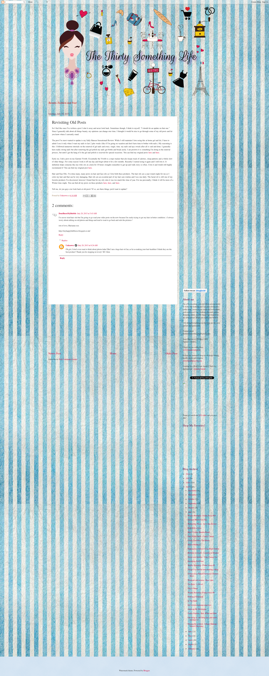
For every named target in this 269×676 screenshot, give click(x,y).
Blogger (146, 670)
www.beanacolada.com (192, 349)
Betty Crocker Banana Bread (199, 532)
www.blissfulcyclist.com (192, 360)
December (192, 490)
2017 (188, 478)
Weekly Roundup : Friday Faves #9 (201, 565)
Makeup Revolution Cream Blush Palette (203, 548)
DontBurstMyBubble (67, 213)
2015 (188, 487)
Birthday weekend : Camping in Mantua (203, 552)
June (190, 631)
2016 (188, 482)
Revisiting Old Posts (195, 561)
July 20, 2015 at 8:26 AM (88, 245)
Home (113, 353)
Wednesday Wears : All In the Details (202, 523)
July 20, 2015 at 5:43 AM (87, 213)
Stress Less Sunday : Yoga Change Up (202, 557)
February (192, 648)
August (191, 507)
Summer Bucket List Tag (197, 519)
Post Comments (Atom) (68, 359)
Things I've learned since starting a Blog (203, 569)
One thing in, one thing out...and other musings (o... (202, 618)
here (150, 152)
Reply (61, 234)
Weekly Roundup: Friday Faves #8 (201, 592)
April (190, 640)
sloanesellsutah (199, 369)
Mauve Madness (194, 544)
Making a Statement (195, 596)
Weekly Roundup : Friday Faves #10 (202, 515)
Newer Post (54, 353)
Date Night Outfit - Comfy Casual (201, 536)
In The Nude (192, 600)
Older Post (171, 353)
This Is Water (193, 588)
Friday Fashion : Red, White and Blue (202, 613)
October (191, 499)
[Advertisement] (112, 328)
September (192, 503)
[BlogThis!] (86, 195)
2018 (188, 474)
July (190, 512)
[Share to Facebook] (92, 195)
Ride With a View (194, 528)
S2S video (203, 415)
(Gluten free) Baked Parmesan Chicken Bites (203, 574)
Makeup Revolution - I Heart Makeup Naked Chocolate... (202, 625)
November (192, 494)
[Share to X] (89, 195)
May (190, 635)
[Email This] (84, 195)
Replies (64, 240)
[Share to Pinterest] (94, 195)
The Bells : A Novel (195, 584)
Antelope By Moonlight (197, 609)
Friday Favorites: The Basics (199, 540)
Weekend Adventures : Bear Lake (200, 580)
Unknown (70, 245)
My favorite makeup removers (199, 605)
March (191, 644)
